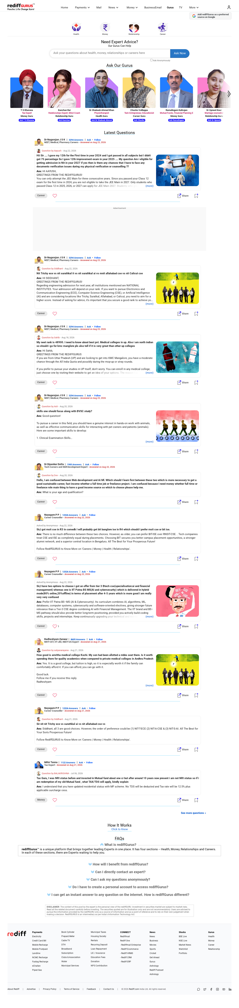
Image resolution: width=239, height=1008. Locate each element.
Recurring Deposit (99, 944)
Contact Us (108, 989)
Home (64, 7)
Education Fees (98, 957)
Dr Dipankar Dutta (54, 464)
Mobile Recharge (40, 945)
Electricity (36, 936)
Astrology (154, 966)
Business (154, 940)
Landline (36, 953)
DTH (63, 944)
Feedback (91, 989)
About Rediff (13, 989)
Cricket (153, 953)
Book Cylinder (67, 932)
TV (180, 7)
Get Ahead (154, 957)
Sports (153, 949)
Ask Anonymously (161, 60)
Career (163, 34)
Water (64, 961)
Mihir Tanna (51, 762)
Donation (95, 961)
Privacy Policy (49, 989)
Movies (153, 945)
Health (76, 34)
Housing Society (98, 936)
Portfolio (183, 953)
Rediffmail (125, 936)
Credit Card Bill (39, 940)
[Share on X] (204, 989)
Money (131, 7)
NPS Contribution (99, 965)
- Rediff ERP (125, 961)
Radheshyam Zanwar (56, 639)
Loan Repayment (99, 949)
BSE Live (183, 936)
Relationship (134, 34)
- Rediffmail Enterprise (130, 945)
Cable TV (65, 940)
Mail (98, 7)
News (111, 7)
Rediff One (125, 940)
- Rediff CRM (126, 957)
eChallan (36, 966)
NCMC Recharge (40, 957)
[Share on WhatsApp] (198, 989)
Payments (81, 7)
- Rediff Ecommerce (129, 949)
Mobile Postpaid (40, 949)
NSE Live (183, 940)
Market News (185, 945)
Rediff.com (134, 989)
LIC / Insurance (98, 953)
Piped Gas (37, 970)
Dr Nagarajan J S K (55, 139)
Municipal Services (70, 965)
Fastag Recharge (40, 961)
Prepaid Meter (68, 936)
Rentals (94, 940)
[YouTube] (223, 989)
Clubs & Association (70, 957)
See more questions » (193, 813)
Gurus (170, 7)
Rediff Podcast (156, 970)
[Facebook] (211, 989)
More (192, 7)
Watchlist (183, 949)
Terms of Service (71, 989)
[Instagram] (217, 989)
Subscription (67, 953)
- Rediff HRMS (126, 953)
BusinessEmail (153, 7)
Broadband (66, 949)
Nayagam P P (51, 514)
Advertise (31, 989)
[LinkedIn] (230, 989)
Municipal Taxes (98, 932)
